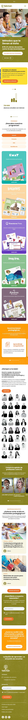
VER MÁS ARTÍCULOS (14, 590)
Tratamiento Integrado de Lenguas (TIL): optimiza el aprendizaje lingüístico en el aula (13, 546)
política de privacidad (14, 612)
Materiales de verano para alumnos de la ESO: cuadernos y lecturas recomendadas (13, 578)
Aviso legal (4, 707)
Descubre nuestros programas (12, 53)
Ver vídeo (6, 58)
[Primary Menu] (25, 6)
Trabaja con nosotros (9, 679)
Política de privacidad (7, 709)
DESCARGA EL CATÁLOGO (10, 82)
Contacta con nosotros (14, 646)
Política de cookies (7, 712)
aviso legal (22, 692)
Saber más (6, 390)
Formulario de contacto (10, 677)
